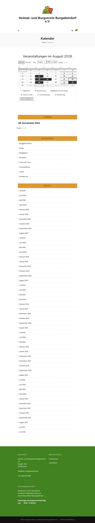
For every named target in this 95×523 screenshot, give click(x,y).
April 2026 (22, 205)
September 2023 (25, 323)
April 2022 (22, 394)
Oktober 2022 (24, 366)
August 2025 (23, 233)
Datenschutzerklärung (67, 520)
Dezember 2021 (24, 403)
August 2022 (23, 375)
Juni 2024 (22, 290)
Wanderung (23, 176)
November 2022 (25, 361)
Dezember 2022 (25, 356)
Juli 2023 (22, 333)
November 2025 (25, 219)
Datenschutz (53, 459)
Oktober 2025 (24, 224)
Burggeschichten (25, 143)
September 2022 (25, 370)
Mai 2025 (22, 247)
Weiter (60, 63)
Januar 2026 (23, 214)
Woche (28, 62)
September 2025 (25, 228)
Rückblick (22, 158)
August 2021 (23, 422)
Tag (34, 62)
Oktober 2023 (24, 318)
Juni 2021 (22, 432)
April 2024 (23, 299)
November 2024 (25, 266)
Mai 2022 (22, 389)
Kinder (21, 148)
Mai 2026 (22, 200)
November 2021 (24, 408)
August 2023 (23, 328)
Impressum (53, 463)
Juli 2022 (22, 380)
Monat (21, 62)
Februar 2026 (24, 210)
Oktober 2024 (24, 271)
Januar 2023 (23, 351)
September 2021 (25, 418)
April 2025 (22, 252)
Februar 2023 (24, 347)
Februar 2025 (24, 257)
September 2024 (25, 276)
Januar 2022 (23, 399)
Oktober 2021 (24, 413)
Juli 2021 (22, 427)
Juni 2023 (22, 337)
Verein (21, 172)
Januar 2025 (23, 262)
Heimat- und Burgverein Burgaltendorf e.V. (47, 19)
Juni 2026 (22, 195)
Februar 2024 (24, 304)
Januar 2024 (23, 309)
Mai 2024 (22, 295)
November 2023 (25, 314)
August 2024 (23, 280)
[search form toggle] (72, 30)
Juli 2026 (22, 191)
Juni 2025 (22, 243)
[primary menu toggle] (19, 30)
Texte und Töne (25, 162)
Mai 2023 (22, 342)
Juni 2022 (22, 385)
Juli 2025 (22, 238)
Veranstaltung (24, 167)
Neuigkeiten (23, 153)
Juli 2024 (22, 285)
